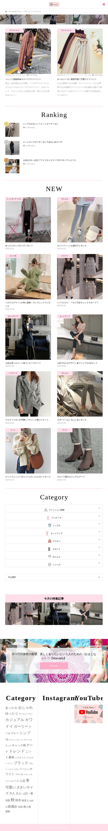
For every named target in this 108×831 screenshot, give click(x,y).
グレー (15, 733)
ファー (10, 763)
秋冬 (18, 800)
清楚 (7, 800)
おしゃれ (25, 707)
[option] (21, 613)
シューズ (56, 565)
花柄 (20, 807)
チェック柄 (19, 745)
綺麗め (13, 806)
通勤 (7, 811)
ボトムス (56, 557)
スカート (56, 549)
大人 (12, 793)
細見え (25, 800)
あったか (11, 707)
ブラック (21, 763)
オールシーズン (26, 714)
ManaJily (54, 666)
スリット (20, 740)
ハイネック (20, 757)
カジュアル (14, 720)
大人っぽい (23, 793)
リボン (26, 774)
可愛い (10, 787)
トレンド (17, 751)
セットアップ (56, 533)
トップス (56, 525)
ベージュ (24, 769)
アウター (56, 541)
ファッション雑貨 (56, 510)
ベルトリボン (13, 769)
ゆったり (11, 713)
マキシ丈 (19, 774)
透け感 (27, 806)
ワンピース (56, 518)
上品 (22, 780)
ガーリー (21, 726)
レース (15, 781)
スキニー (13, 740)
